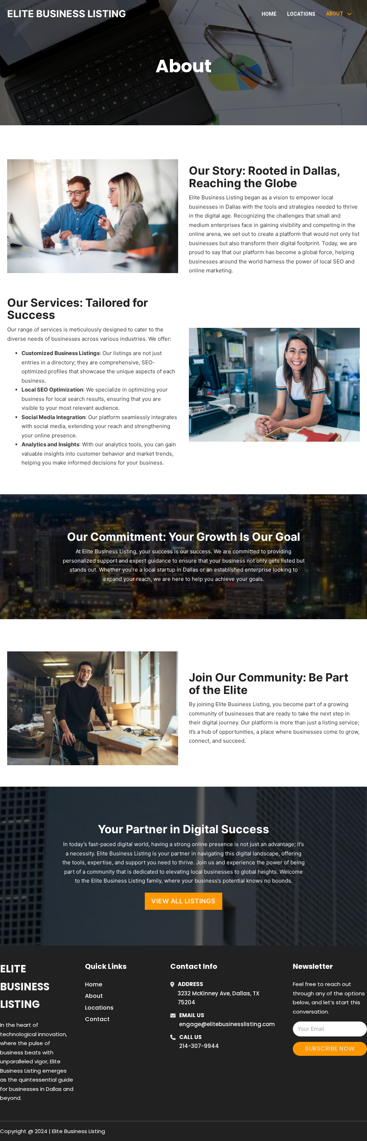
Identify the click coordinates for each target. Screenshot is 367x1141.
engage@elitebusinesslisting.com (227, 1024)
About (94, 996)
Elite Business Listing (24, 986)
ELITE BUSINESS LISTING (66, 14)
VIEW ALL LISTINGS (183, 901)
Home (269, 14)
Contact (97, 1019)
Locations (301, 14)
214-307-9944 (199, 1046)
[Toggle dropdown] (349, 13)
